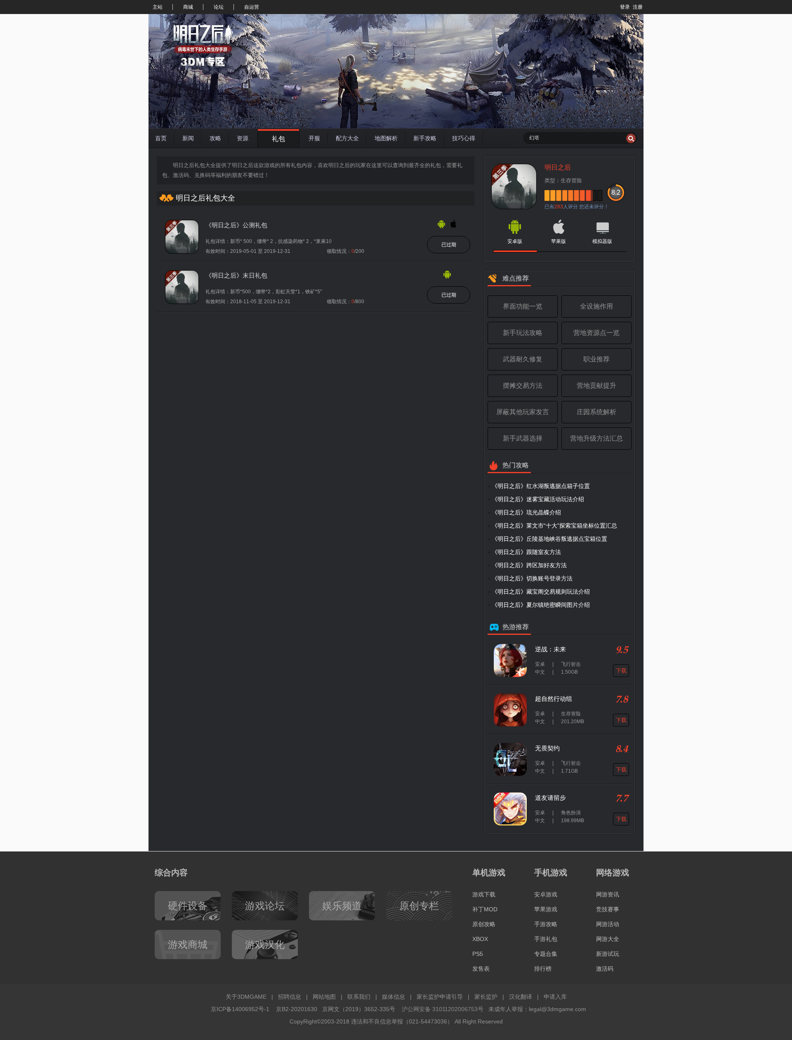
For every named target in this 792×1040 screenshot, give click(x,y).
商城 (188, 7)
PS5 (477, 953)
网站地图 (324, 996)
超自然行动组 (553, 699)
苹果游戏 (545, 909)
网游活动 (607, 924)
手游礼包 (545, 939)
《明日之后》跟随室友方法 (526, 552)
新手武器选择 (522, 438)
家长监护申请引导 (440, 996)
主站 (158, 7)
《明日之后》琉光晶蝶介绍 (526, 512)
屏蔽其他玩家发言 (522, 411)
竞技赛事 (607, 909)
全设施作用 (596, 306)
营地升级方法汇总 (596, 438)
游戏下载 (483, 894)
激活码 (604, 968)
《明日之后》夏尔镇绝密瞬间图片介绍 (541, 604)
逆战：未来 (550, 649)
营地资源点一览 (596, 332)
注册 (638, 7)
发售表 (481, 968)
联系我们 (358, 996)
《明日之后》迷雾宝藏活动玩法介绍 (538, 499)
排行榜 (543, 968)
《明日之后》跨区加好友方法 (529, 565)
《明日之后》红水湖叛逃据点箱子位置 (541, 486)
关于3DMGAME (246, 996)
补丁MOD (484, 909)
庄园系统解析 (596, 411)
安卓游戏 (545, 894)
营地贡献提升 (596, 385)
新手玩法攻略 (522, 332)
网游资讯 (607, 894)
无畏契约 (547, 748)
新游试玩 (607, 953)
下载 (621, 670)
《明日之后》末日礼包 (236, 275)
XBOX (480, 939)
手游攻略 (545, 924)
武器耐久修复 (522, 359)
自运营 (251, 7)
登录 (625, 7)
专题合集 (545, 953)
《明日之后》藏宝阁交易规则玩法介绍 (541, 591)
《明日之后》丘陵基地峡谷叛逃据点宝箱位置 (549, 538)
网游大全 (607, 939)
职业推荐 (596, 359)
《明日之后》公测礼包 (236, 225)
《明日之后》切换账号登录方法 (532, 578)
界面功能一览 (522, 306)
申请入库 (555, 996)
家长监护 (485, 996)
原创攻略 (483, 924)
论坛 (219, 7)
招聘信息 (289, 996)
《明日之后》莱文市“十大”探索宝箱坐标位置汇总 (554, 525)
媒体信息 (393, 996)
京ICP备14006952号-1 (240, 1009)
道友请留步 (550, 798)
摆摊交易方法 (522, 385)
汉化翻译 (520, 996)
